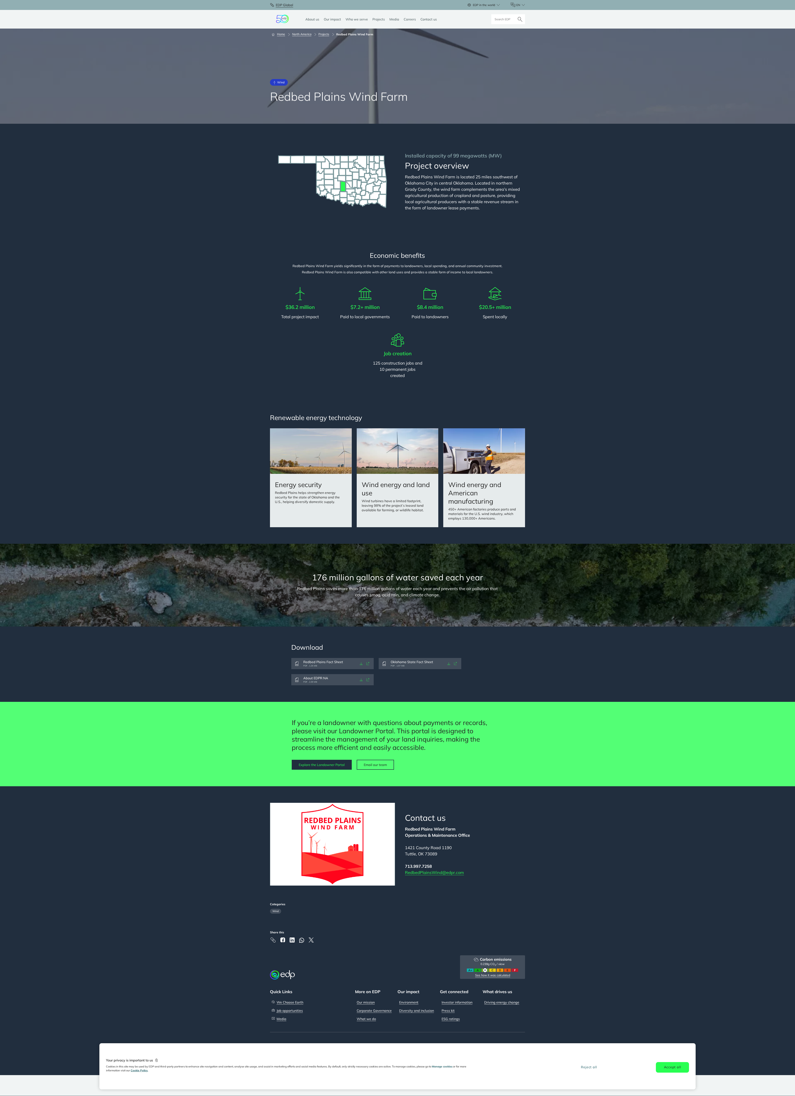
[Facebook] (282, 940)
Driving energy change (501, 1002)
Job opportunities (290, 1010)
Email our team (375, 765)
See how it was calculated (492, 975)
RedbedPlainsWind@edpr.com (434, 872)
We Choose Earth (290, 1002)
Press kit (448, 1010)
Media (281, 1019)
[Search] (520, 19)
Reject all (589, 1067)
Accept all (672, 1067)
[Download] (361, 663)
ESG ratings (451, 1019)
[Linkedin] (292, 940)
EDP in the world (484, 5)
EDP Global (284, 5)
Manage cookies (442, 1066)
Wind (275, 911)
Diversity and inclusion (416, 1010)
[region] (397, 1066)
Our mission (366, 1002)
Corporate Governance (374, 1010)
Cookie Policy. (139, 1070)
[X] (311, 940)
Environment (408, 1002)
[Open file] (367, 663)
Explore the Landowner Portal (322, 765)
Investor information (457, 1002)
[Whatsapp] (301, 940)
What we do (366, 1019)
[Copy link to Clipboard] (273, 940)
